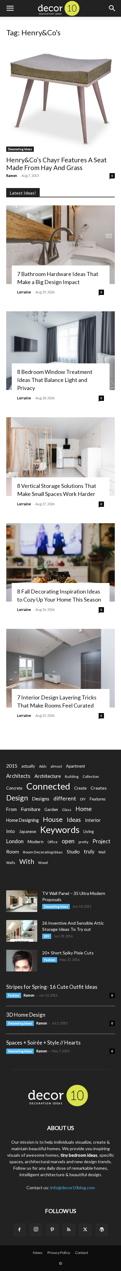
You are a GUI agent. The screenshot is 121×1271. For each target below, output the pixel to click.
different (64, 798)
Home (83, 808)
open (68, 841)
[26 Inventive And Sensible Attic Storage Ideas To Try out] (21, 931)
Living (88, 831)
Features (97, 798)
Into (10, 831)
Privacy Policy (58, 1252)
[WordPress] (102, 1230)
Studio (73, 851)
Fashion (49, 960)
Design (17, 798)
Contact (81, 1252)
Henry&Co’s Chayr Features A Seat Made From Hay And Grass (56, 163)
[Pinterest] (52, 1230)
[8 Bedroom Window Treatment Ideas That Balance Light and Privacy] (60, 350)
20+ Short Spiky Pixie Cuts (68, 952)
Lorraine (24, 292)
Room (12, 851)
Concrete (14, 788)
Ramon (11, 175)
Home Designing (22, 820)
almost (56, 766)
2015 (11, 766)
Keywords (59, 829)
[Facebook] (19, 1230)
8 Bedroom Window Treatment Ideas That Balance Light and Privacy (54, 379)
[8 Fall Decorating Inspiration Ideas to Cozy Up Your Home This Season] (60, 562)
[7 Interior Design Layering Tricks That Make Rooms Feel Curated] (60, 668)
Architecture (47, 776)
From (11, 809)
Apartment (75, 766)
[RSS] (69, 1230)
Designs (40, 798)
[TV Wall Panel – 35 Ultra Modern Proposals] (21, 901)
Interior (93, 820)
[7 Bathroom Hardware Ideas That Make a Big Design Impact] (60, 244)
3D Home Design (25, 1014)
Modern (35, 841)
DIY (83, 799)
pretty (83, 842)
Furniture (30, 809)
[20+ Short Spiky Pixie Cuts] (21, 960)
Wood (43, 863)
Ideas (74, 820)
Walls (10, 863)
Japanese (27, 831)
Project (101, 841)
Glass (66, 810)
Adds (43, 766)
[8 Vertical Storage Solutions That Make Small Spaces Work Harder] (60, 456)
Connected (48, 786)
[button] (10, 8)
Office (52, 842)
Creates (99, 788)
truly (89, 851)
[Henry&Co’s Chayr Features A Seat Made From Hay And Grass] (60, 97)
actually (28, 766)
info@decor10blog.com (72, 1187)
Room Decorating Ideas (43, 852)
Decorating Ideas (20, 149)
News (38, 1252)
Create (80, 788)
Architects (18, 776)
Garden (51, 809)
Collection (91, 776)
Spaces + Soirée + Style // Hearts (43, 1042)
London (15, 841)
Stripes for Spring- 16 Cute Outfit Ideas (51, 987)
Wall (101, 852)
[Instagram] (36, 1229)
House (53, 819)
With (26, 861)
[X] (85, 1230)
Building (71, 776)
